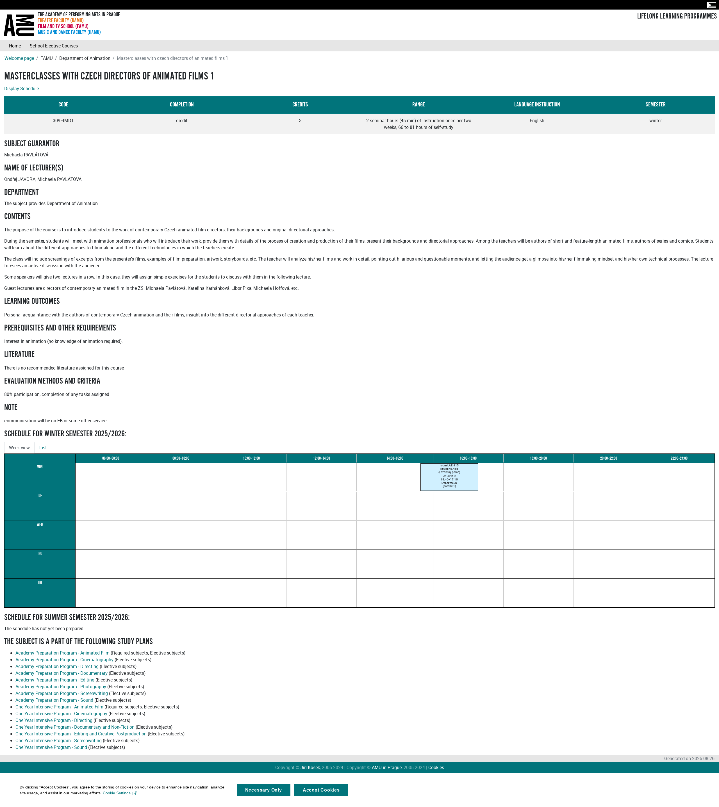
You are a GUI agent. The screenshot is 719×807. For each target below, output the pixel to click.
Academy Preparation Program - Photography (60, 686)
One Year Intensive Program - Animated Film (59, 707)
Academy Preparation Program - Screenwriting (61, 693)
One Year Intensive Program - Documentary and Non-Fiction (75, 727)
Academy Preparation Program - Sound (54, 700)
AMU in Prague (387, 767)
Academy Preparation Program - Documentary (61, 673)
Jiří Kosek (310, 767)
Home (15, 46)
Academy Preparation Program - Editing (54, 680)
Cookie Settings (117, 793)
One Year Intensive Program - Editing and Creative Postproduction (81, 734)
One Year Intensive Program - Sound (51, 747)
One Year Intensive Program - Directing (53, 720)
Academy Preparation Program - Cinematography (64, 659)
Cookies (436, 767)
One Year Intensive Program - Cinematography (61, 713)
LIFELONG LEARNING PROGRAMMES (677, 16)
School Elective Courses (54, 46)
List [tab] (43, 447)
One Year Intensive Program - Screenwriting (58, 740)
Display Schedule (21, 88)
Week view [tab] (19, 447)
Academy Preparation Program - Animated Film (62, 653)
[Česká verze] (710, 5)
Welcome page (19, 58)
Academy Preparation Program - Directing (57, 666)
